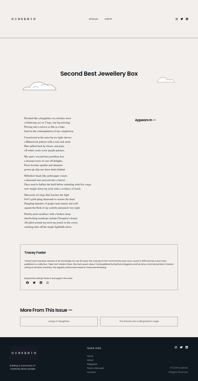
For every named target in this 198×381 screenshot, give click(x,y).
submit (108, 18)
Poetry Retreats (95, 368)
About (90, 360)
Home (90, 356)
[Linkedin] (187, 19)
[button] (27, 283)
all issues (93, 18)
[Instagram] (177, 19)
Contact (91, 372)
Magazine (92, 364)
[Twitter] (182, 19)
